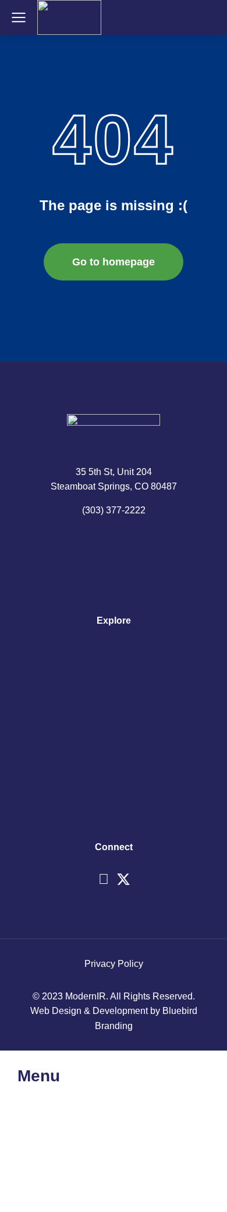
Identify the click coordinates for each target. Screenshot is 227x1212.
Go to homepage (113, 262)
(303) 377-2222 (114, 510)
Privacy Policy (113, 964)
